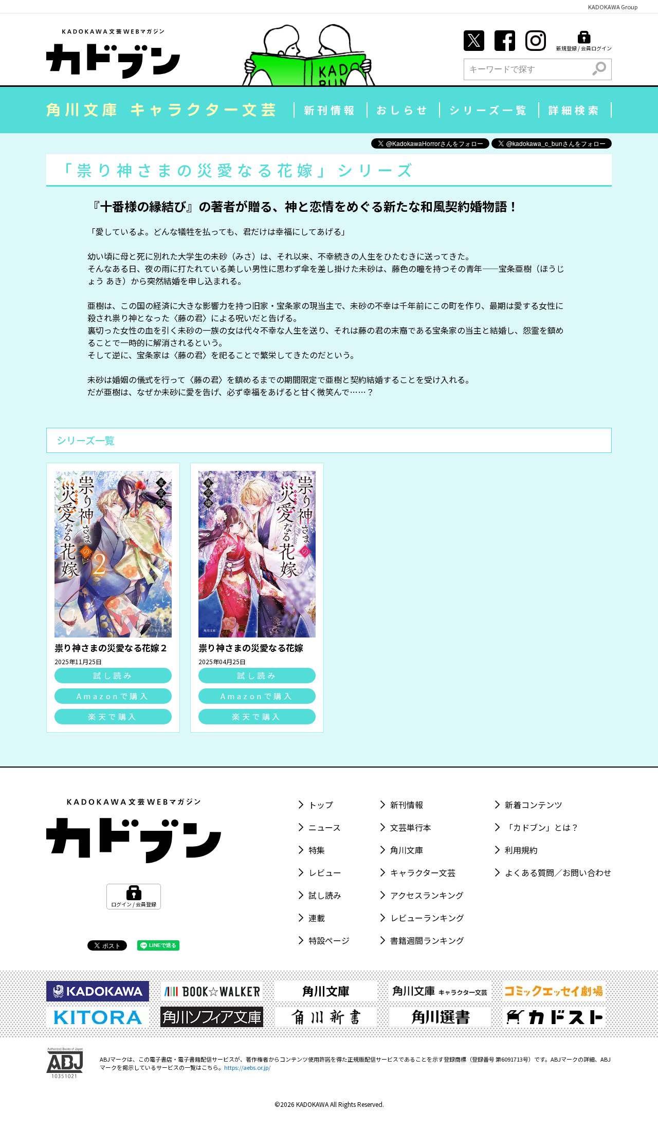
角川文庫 (406, 850)
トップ (320, 804)
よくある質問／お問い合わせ (558, 872)
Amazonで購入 (113, 695)
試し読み (113, 675)
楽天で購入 (113, 716)
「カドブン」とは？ (542, 827)
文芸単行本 (410, 827)
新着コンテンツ (533, 804)
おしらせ (403, 109)
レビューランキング (427, 918)
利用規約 (521, 850)
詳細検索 (574, 109)
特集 (316, 850)
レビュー (324, 872)
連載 (316, 918)
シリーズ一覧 (489, 109)
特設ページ (329, 940)
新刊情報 (330, 109)
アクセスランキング (427, 895)
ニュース (324, 827)
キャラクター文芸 (422, 872)
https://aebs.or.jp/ (247, 1067)
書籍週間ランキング (427, 940)
